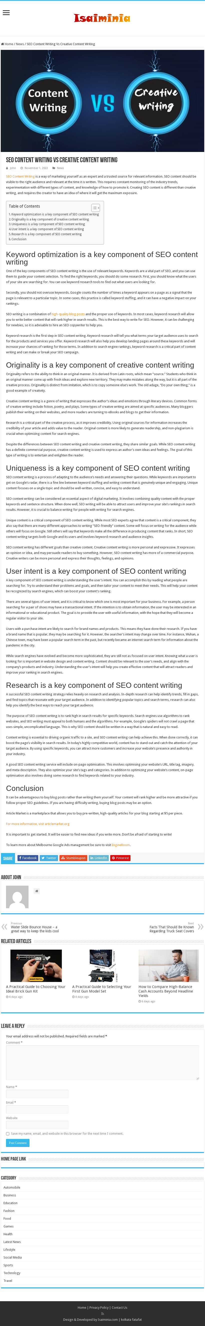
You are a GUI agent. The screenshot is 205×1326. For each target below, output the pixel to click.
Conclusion (19, 239)
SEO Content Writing (20, 176)
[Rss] (102, 1314)
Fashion (9, 1211)
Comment (14, 1042)
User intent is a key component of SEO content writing (48, 229)
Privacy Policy (99, 1307)
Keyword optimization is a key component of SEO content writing (55, 214)
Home (8, 44)
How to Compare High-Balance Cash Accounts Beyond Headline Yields (165, 991)
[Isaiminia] (102, 17)
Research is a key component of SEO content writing (47, 234)
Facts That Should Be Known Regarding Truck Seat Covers (172, 927)
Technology (12, 1273)
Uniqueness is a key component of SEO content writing (48, 224)
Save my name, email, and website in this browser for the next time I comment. (67, 1133)
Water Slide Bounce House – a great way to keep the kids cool (35, 927)
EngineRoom (121, 845)
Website (12, 1118)
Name (11, 1087)
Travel (8, 1281)
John (13, 168)
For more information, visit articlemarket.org (38, 824)
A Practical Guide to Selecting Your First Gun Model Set (101, 988)
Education (11, 1203)
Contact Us (119, 1307)
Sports (8, 1265)
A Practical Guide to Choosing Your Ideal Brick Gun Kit (36, 988)
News (20, 44)
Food (7, 1218)
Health (8, 1234)
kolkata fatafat (131, 1319)
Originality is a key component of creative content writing (50, 219)
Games (9, 1226)
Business (10, 1195)
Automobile (12, 1187)
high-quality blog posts (68, 314)
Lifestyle (9, 1250)
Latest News (12, 1242)
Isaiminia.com (108, 1319)
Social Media (13, 1257)
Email (11, 1102)
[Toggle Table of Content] (93, 208)
